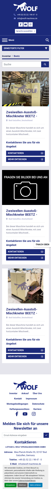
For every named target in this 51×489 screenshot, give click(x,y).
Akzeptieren (10, 485)
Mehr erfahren (35, 485)
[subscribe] (46, 435)
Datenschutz (38, 404)
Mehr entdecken (17, 159)
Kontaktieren (16, 153)
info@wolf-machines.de (27, 18)
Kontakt (18, 398)
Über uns (37, 393)
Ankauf (25, 393)
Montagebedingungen (17, 404)
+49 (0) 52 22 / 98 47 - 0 (27, 15)
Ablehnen (22, 485)
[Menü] (4, 40)
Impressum (31, 398)
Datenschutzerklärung (26, 481)
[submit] (45, 64)
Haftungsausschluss (19, 409)
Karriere (37, 409)
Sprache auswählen (24, 31)
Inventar (13, 393)
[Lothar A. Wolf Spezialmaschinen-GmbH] (25, 385)
